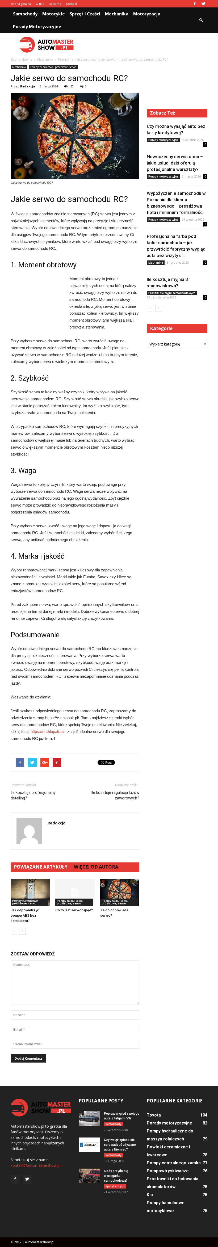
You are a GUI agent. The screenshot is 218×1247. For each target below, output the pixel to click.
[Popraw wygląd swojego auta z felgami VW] (89, 1118)
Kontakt (71, 4)
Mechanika (116, 14)
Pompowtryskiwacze (168, 1170)
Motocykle (53, 14)
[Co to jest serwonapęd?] (74, 892)
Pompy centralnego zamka (174, 1162)
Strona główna (21, 4)
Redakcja (27, 86)
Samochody (25, 14)
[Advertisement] (145, 45)
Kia (150, 1194)
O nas (40, 4)
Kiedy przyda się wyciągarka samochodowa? (116, 1175)
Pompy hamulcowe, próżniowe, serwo (53, 67)
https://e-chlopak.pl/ (47, 731)
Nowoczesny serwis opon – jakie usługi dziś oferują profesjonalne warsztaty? (175, 163)
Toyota (154, 1115)
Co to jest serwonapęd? (74, 910)
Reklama (55, 4)
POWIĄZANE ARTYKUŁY (41, 867)
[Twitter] (203, 3)
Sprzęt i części (85, 14)
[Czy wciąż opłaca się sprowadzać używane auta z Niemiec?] (89, 1145)
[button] (201, 20)
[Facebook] (195, 3)
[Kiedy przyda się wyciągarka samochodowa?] (89, 1176)
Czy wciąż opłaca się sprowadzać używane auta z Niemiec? (120, 1144)
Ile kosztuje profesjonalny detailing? (33, 795)
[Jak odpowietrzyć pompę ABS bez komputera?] (30, 892)
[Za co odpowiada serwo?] (119, 892)
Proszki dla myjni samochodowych (171, 293)
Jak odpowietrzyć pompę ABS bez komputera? (25, 915)
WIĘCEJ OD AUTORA (96, 867)
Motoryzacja (146, 14)
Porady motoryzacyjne (37, 27)
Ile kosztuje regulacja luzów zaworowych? (115, 795)
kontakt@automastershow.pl (35, 1165)
